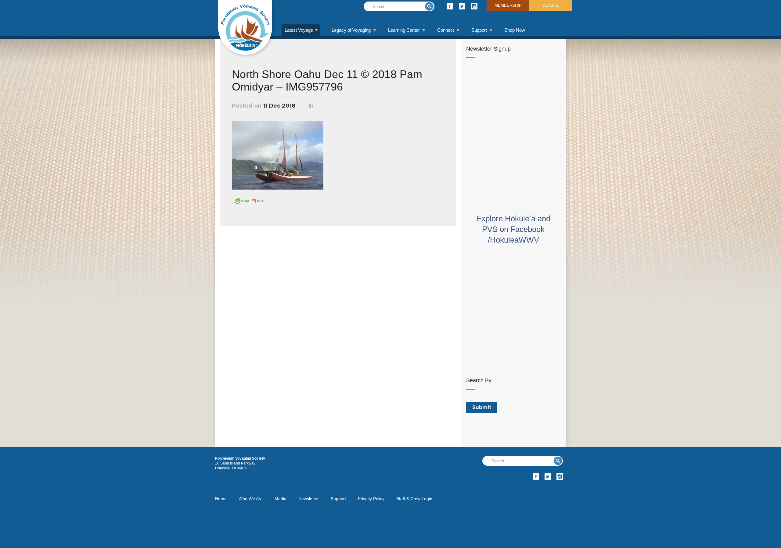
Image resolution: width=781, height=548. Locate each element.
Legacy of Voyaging (351, 30)
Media (280, 498)
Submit (429, 6)
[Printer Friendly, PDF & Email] (249, 200)
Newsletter (308, 498)
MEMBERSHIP (508, 5)
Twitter (462, 6)
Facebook (450, 6)
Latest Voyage (299, 30)
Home (221, 498)
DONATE (551, 5)
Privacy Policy (371, 498)
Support (479, 30)
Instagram (474, 6)
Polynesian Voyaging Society (245, 27)
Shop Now (514, 30)
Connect (445, 30)
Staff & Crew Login (414, 498)
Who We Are (251, 498)
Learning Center (404, 30)
